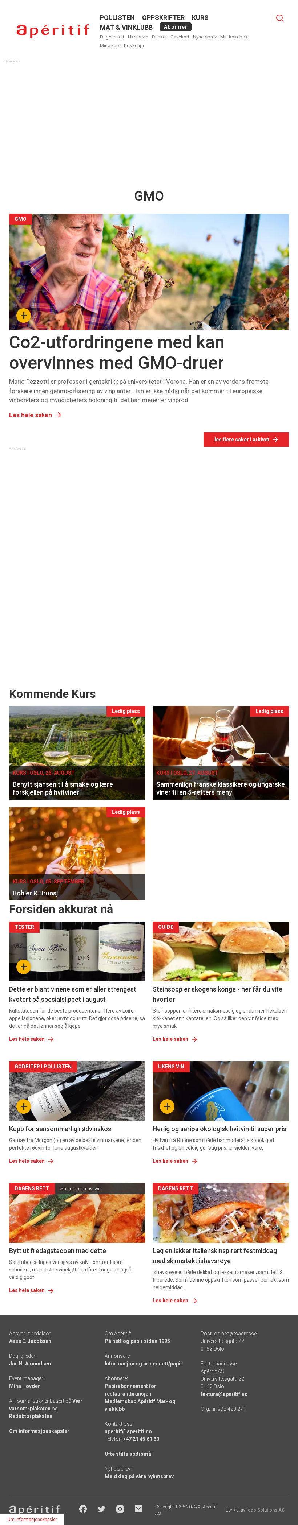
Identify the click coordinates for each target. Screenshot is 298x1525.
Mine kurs (110, 45)
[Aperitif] (52, 31)
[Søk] (280, 18)
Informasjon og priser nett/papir (143, 1364)
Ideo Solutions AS (265, 1510)
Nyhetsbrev (205, 37)
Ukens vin (138, 37)
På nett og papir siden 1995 (137, 1341)
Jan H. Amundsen (30, 1364)
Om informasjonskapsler (39, 1431)
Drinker (159, 37)
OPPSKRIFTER (163, 17)
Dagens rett (112, 37)
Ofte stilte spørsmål (129, 1454)
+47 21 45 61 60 (141, 1439)
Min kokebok (234, 37)
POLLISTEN (117, 17)
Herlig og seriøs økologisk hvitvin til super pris (219, 1129)
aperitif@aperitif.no (128, 1431)
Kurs (200, 17)
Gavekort (179, 37)
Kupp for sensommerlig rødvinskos (60, 1129)
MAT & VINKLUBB (126, 27)
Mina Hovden (25, 1386)
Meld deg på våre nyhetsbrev (139, 1476)
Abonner (176, 27)
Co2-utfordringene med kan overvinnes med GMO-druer (117, 353)
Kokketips (134, 45)
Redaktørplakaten (30, 1416)
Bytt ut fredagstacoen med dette (57, 1250)
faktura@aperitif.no (224, 1394)
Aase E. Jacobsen (30, 1341)
